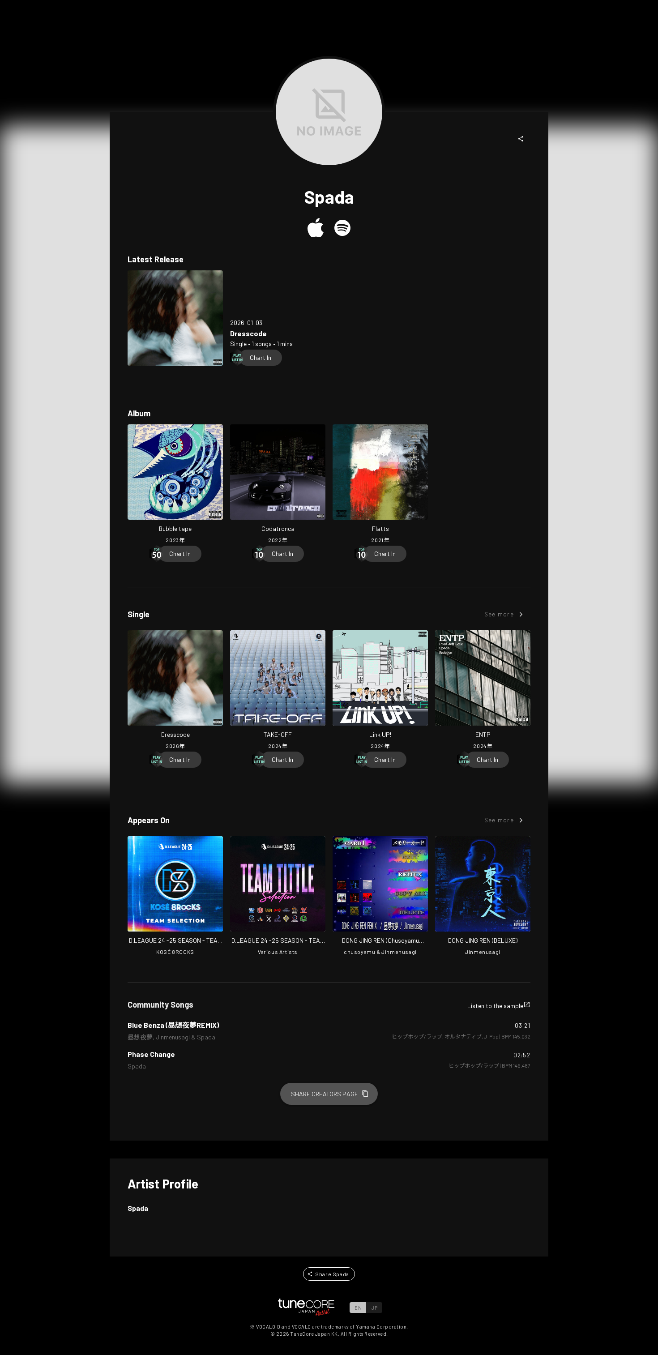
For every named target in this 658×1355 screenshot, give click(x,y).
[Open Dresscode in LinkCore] (175, 318)
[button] (521, 139)
